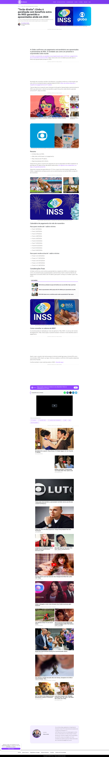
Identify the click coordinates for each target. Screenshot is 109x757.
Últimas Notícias (61, 2)
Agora (76, 2)
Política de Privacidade (60, 724)
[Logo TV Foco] (22, 2)
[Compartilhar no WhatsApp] (65, 391)
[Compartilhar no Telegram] (76, 391)
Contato (52, 724)
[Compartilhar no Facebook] (67, 391)
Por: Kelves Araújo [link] (25, 23)
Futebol (81, 2)
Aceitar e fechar (11, 748)
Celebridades (69, 2)
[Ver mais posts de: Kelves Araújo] (19, 24)
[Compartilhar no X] (70, 391)
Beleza (85, 2)
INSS (90, 2)
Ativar (76, 385)
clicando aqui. (59, 360)
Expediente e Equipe (35, 724)
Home (54, 2)
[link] (36, 705)
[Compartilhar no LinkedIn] (73, 391)
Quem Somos (25, 724)
